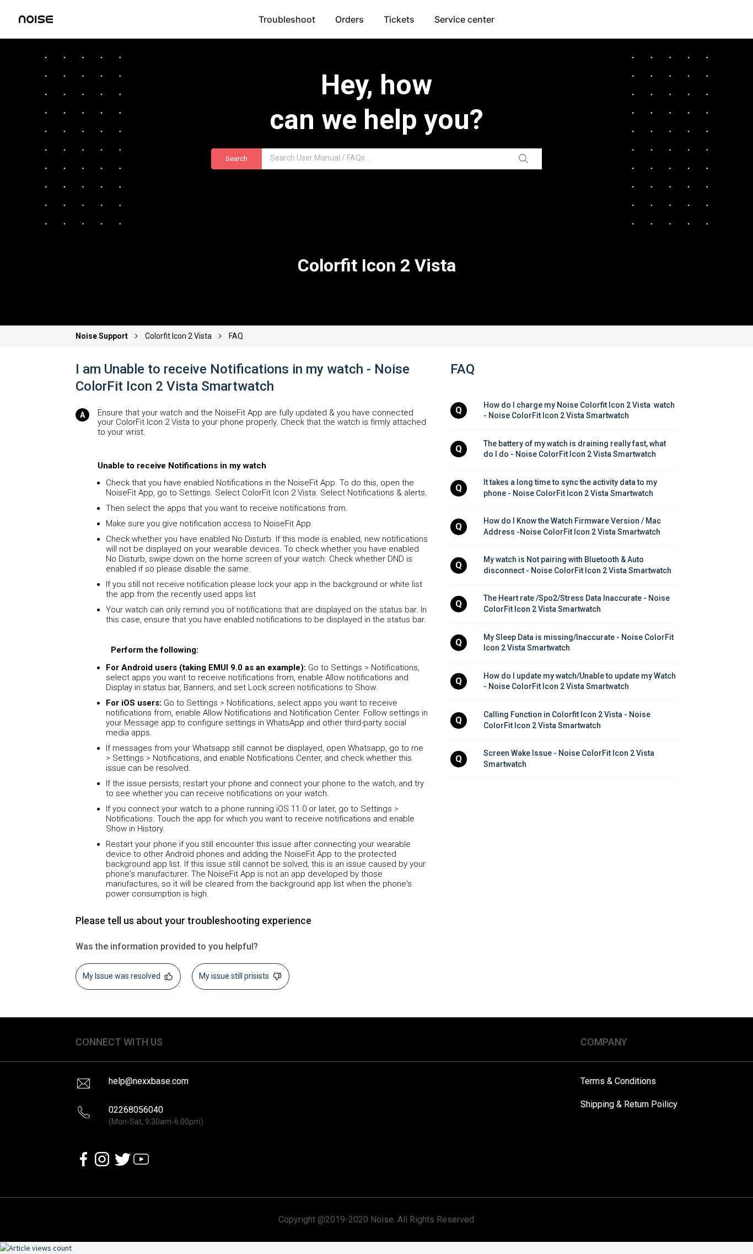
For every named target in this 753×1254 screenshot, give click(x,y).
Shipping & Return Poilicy (628, 1104)
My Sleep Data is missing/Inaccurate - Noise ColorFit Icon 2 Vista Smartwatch (579, 643)
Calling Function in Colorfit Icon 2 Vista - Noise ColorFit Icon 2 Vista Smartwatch (567, 720)
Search (236, 158)
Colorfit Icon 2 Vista (178, 336)
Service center (464, 19)
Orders (349, 19)
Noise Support (103, 336)
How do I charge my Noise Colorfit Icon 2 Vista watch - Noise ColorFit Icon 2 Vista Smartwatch (579, 410)
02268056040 (156, 1115)
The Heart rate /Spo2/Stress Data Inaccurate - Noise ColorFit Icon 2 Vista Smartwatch (577, 603)
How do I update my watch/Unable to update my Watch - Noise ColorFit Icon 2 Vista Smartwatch (580, 681)
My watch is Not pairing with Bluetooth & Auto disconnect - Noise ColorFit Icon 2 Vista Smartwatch (577, 565)
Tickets (399, 19)
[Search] (525, 158)
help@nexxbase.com (149, 1081)
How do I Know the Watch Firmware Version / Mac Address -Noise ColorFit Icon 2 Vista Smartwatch (573, 526)
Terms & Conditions (618, 1081)
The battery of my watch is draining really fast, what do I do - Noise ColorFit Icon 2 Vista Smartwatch (575, 449)
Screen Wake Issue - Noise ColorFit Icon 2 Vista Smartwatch (569, 759)
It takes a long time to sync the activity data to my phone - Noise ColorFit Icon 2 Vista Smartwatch (571, 488)
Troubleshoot (287, 19)
